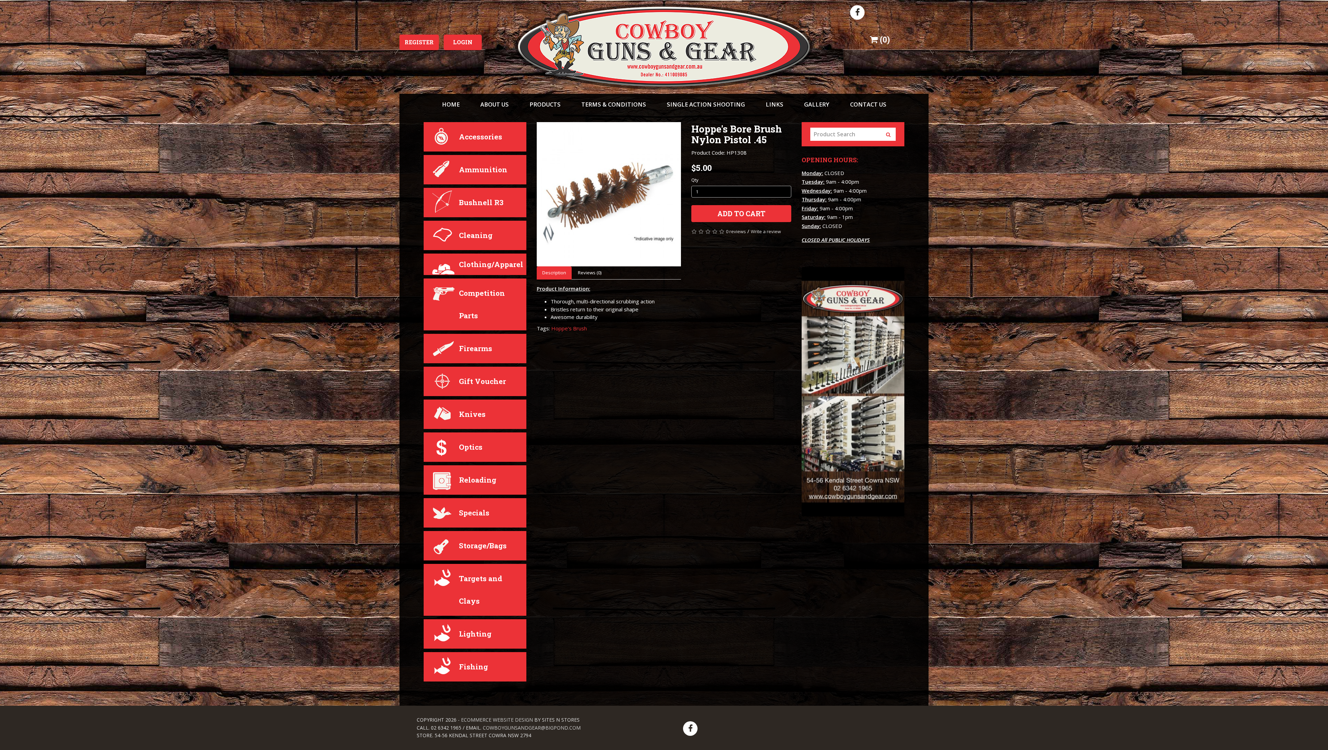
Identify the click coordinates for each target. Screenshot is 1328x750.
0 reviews (736, 231)
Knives (472, 414)
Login (462, 42)
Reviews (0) (589, 272)
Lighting (475, 634)
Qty (695, 180)
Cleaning (475, 235)
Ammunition (483, 169)
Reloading (477, 480)
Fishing (473, 666)
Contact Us (868, 104)
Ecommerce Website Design (497, 719)
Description (554, 272)
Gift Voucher (482, 381)
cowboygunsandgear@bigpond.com (532, 727)
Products (545, 104)
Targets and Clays (480, 590)
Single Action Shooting (706, 104)
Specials (474, 513)
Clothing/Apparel (491, 264)
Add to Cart (741, 213)
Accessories (480, 136)
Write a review (766, 231)
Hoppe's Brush (569, 328)
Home (451, 104)
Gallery (816, 104)
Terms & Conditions (613, 104)
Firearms (475, 348)
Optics (470, 447)
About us (494, 104)
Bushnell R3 (481, 202)
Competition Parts (482, 304)
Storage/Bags (483, 545)
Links (774, 104)
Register (419, 42)
